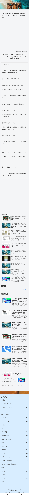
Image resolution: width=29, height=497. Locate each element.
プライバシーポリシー (7, 492)
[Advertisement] (14, 33)
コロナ (4, 286)
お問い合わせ (21, 492)
